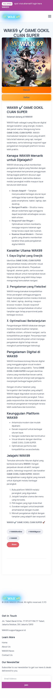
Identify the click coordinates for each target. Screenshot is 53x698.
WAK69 (5, 7)
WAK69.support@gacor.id (14, 630)
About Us (6, 646)
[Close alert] (50, 5)
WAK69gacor (35, 531)
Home (4, 642)
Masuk (26, 89)
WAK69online (16, 531)
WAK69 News (8, 651)
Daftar (26, 97)
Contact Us (7, 655)
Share (13, 544)
